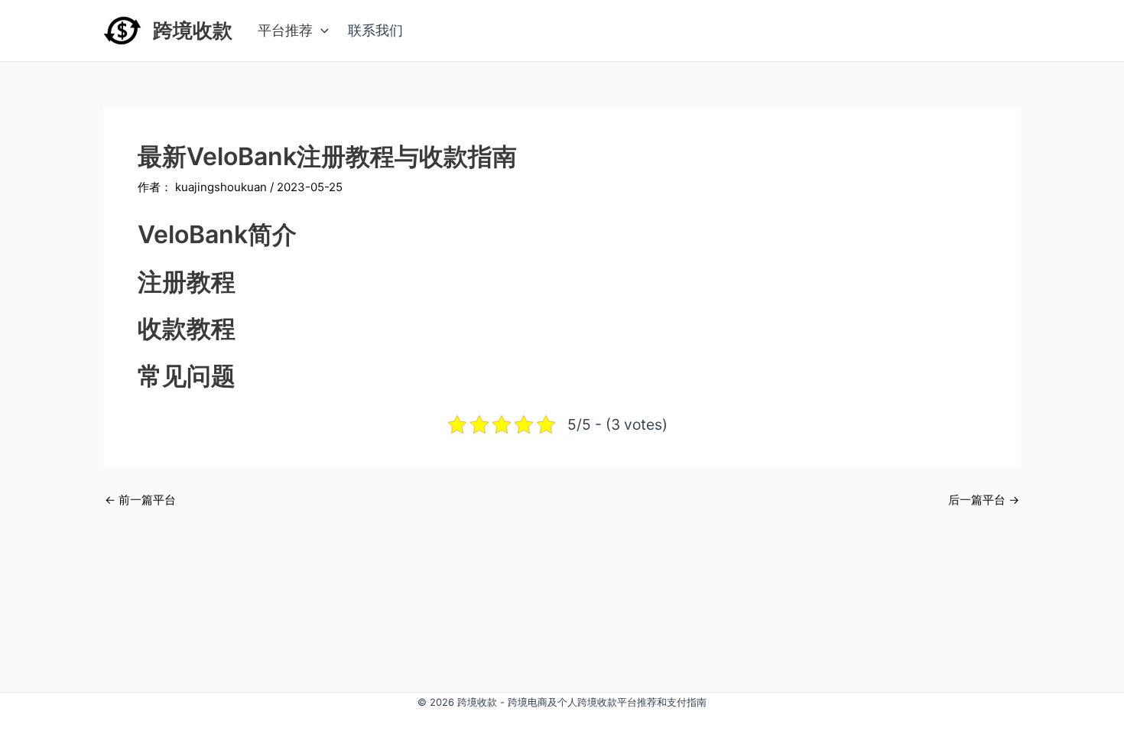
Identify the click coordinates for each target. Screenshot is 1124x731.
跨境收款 (192, 30)
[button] (321, 31)
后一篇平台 (983, 499)
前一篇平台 (140, 499)
